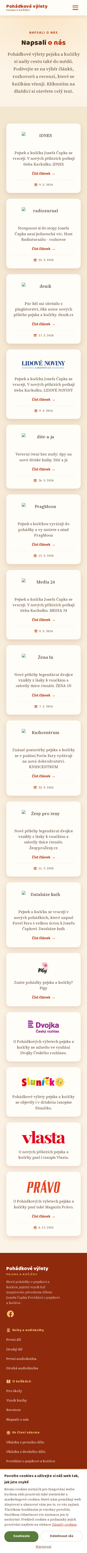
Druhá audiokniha (22, 1368)
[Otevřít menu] (75, 7)
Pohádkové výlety (26, 8)
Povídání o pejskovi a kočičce (30, 1461)
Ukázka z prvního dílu (25, 1442)
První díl (13, 1339)
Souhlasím (21, 1536)
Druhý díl (14, 1349)
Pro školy (14, 1390)
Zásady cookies (64, 1524)
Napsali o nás (17, 1419)
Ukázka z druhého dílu (25, 1451)
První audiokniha (21, 1358)
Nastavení (43, 1547)
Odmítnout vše (61, 1536)
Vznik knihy (16, 1400)
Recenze (13, 1409)
